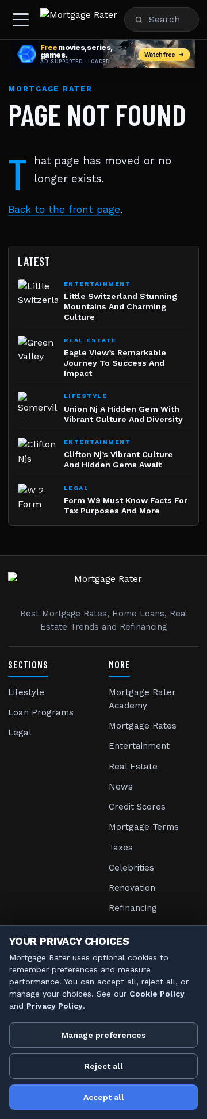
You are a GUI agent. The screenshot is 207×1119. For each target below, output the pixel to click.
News (121, 786)
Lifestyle (26, 692)
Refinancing (133, 908)
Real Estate (133, 766)
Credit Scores (137, 807)
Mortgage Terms (144, 827)
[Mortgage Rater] (78, 19)
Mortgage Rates (143, 726)
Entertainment (139, 746)
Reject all (104, 1066)
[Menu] (20, 19)
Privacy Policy (54, 1005)
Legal (20, 732)
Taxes (121, 847)
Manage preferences (104, 1035)
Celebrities (131, 868)
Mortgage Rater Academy (142, 699)
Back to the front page (64, 209)
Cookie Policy (157, 993)
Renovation (132, 888)
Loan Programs (41, 712)
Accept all (103, 1097)
